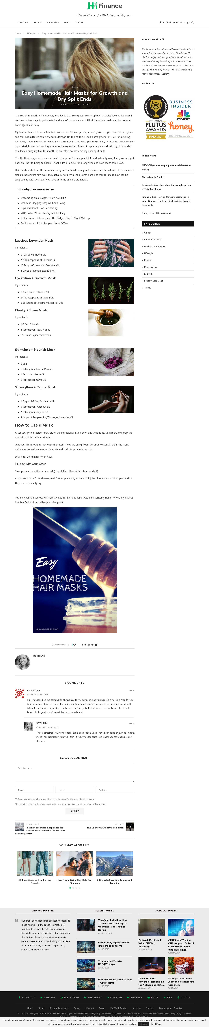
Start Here (23, 22)
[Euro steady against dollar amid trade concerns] (86, 947)
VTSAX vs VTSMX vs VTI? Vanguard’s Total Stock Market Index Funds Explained (181, 945)
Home (18, 33)
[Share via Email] (96, 644)
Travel (147, 287)
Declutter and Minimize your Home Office (44, 223)
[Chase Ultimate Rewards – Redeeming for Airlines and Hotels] (151, 965)
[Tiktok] (188, 22)
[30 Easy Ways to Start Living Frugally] (35, 863)
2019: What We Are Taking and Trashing (43, 213)
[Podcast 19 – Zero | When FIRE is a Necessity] (151, 927)
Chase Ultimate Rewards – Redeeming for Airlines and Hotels (151, 981)
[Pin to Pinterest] (89, 644)
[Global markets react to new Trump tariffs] (86, 984)
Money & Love (151, 267)
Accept (144, 1024)
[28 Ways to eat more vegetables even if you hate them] (181, 965)
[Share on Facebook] (82, 644)
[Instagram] (167, 22)
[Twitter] (164, 22)
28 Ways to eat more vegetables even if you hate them (181, 981)
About (67, 22)
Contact (80, 22)
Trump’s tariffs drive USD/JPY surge (110, 963)
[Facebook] (160, 22)
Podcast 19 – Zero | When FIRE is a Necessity (149, 943)
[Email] (181, 22)
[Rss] (184, 22)
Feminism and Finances (155, 246)
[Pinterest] (170, 22)
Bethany (66, 104)
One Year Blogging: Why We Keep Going (43, 203)
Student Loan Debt (153, 280)
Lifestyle (31, 33)
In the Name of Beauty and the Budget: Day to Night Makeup (55, 218)
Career (147, 232)
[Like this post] (76, 644)
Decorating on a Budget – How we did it (43, 198)
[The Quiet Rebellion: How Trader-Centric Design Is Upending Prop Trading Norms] (86, 925)
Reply (131, 691)
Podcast (148, 273)
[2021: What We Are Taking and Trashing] (114, 863)
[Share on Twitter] (85, 644)
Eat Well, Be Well (152, 239)
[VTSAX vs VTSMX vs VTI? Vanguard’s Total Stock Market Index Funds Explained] (181, 927)
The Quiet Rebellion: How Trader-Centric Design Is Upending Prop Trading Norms (112, 925)
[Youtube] (177, 22)
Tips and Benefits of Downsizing (39, 208)
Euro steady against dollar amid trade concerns (113, 944)
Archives (136, 1008)
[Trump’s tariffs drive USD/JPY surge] (86, 965)
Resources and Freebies (170, 1008)
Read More (156, 1024)
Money (37, 22)
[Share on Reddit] (92, 644)
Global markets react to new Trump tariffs (115, 981)
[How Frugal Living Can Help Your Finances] (74, 863)
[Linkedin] (174, 22)
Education (51, 22)
